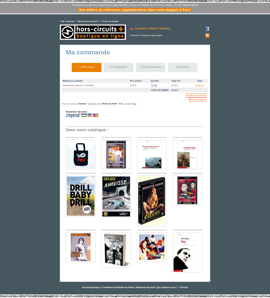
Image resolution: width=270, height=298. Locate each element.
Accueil (135, 35)
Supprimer (200, 85)
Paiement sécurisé (145, 287)
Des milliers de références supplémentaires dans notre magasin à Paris (135, 9)
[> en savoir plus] (186, 5)
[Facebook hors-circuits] (207, 30)
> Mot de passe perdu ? (87, 21)
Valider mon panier (196, 95)
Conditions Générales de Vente (118, 287)
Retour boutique (197, 100)
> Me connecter (67, 21)
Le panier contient (152, 28)
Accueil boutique (91, 287)
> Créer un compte (110, 21)
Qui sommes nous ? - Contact (172, 287)
